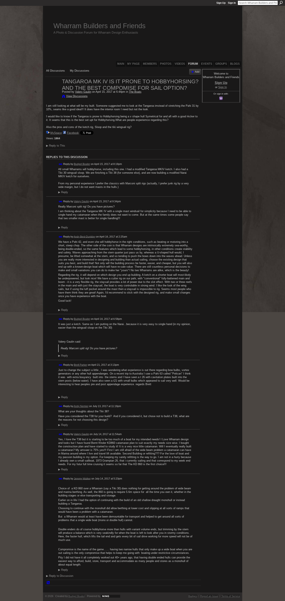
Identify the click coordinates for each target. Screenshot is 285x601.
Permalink (61, 164)
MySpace (56, 132)
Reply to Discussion (59, 575)
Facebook (73, 132)
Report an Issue (209, 596)
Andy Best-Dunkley (84, 236)
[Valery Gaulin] (52, 90)
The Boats (135, 91)
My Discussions (79, 70)
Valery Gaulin (83, 91)
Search (281, 3)
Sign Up (221, 2)
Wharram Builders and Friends (99, 26)
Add (197, 71)
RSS (48, 583)
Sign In (232, 2)
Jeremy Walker (82, 478)
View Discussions (77, 96)
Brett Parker (80, 364)
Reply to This (55, 145)
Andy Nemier (81, 406)
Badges (192, 596)
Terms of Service (230, 596)
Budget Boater (82, 164)
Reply (63, 192)
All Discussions (55, 70)
